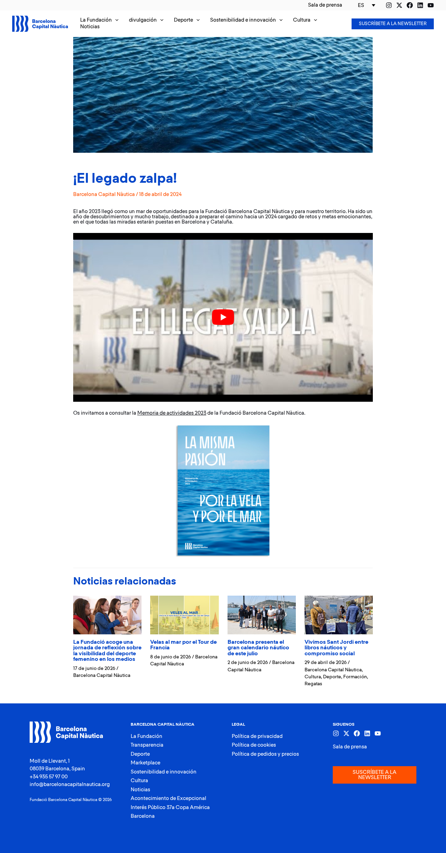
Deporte (332, 676)
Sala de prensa (350, 746)
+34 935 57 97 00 (49, 776)
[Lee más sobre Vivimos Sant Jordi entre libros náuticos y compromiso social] (339, 614)
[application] (115, 20)
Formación (355, 676)
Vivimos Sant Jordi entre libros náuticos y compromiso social (336, 648)
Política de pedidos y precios (265, 754)
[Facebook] (410, 5)
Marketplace (145, 762)
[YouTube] (431, 5)
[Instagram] (389, 5)
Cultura (313, 676)
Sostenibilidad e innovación (164, 772)
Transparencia (147, 745)
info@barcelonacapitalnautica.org (70, 784)
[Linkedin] (420, 5)
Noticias (140, 789)
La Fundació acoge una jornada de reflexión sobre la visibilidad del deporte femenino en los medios (107, 651)
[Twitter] (399, 5)
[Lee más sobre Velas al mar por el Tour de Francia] (184, 614)
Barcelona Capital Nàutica (104, 194)
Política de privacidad (257, 736)
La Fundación (146, 736)
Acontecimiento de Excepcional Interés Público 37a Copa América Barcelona (170, 807)
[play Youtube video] (223, 317)
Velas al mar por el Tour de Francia (183, 645)
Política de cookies (254, 745)
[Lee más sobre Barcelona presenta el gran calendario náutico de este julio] (262, 614)
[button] (99, 20)
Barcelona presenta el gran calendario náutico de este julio (258, 648)
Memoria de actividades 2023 (171, 413)
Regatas (313, 683)
